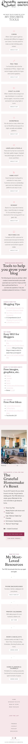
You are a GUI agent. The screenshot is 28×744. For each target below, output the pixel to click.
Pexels (8, 381)
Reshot (8, 383)
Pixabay (8, 376)
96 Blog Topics (10, 408)
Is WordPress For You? (13, 322)
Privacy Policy (15, 739)
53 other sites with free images (15, 385)
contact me (21, 285)
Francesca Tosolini (11, 465)
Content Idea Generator (13, 406)
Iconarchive (9, 388)
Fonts (12, 390)
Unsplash (9, 378)
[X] (13, 738)
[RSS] (15, 738)
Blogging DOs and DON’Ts (14, 320)
